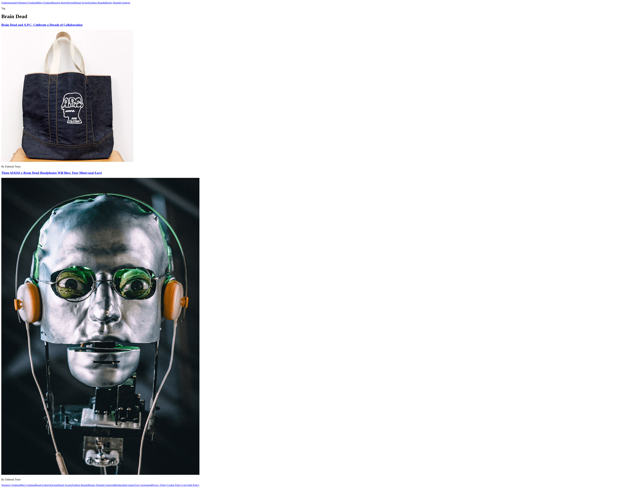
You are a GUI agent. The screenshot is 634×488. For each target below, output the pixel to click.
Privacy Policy (159, 485)
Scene (71, 2)
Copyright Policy (190, 485)
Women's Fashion (27, 2)
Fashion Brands (97, 2)
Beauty (55, 2)
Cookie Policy (174, 485)
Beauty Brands (113, 2)
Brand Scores (82, 2)
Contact (130, 485)
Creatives (125, 2)
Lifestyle (63, 2)
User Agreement (143, 485)
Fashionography (9, 2)
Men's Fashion (44, 2)
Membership (119, 485)
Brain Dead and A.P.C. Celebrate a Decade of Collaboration (42, 25)
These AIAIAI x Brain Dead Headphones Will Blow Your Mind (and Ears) (51, 173)
